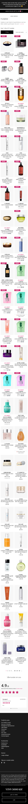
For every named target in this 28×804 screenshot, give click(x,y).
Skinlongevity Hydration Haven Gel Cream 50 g (20, 130)
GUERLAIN (7, 53)
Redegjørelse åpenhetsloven (7, 725)
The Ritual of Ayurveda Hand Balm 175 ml (7, 105)
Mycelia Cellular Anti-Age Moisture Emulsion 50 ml (7, 502)
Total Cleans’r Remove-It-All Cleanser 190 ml (7, 129)
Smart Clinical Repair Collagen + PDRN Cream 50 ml (7, 367)
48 (14, 670)
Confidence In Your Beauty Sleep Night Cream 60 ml (21, 660)
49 (17, 670)
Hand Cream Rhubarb (21, 205)
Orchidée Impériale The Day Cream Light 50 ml (7, 55)
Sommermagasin (5, 736)
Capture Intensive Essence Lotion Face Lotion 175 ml (20, 156)
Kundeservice (4, 743)
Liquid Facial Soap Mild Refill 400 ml (20, 339)
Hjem (11, 16)
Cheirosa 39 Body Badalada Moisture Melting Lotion (7, 420)
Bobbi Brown (7, 472)
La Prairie (7, 443)
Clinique (21, 281)
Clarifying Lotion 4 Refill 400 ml (7, 393)
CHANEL (21, 53)
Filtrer (7, 32)
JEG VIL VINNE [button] (14, 795)
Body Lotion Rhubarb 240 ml (7, 205)
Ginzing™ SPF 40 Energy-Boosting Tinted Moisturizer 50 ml (7, 605)
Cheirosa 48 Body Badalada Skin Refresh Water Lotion (7, 634)
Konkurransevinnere (5, 734)
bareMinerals (21, 127)
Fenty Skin (7, 127)
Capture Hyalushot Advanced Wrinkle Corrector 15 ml (7, 181)
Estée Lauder (20, 363)
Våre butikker (4, 727)
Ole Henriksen (21, 256)
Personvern (4, 729)
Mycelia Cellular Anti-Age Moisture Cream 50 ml (21, 527)
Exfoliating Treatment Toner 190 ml (21, 258)
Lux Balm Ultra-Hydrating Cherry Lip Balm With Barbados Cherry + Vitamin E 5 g (7, 661)
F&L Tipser (3, 732)
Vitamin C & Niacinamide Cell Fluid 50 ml (7, 551)
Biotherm (20, 227)
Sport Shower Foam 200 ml (20, 604)
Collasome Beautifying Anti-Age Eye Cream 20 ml (21, 552)
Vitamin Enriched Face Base (7, 474)
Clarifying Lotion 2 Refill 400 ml (21, 393)
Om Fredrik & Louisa (6, 722)
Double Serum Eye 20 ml (20, 106)
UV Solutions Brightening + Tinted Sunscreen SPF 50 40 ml (21, 632)
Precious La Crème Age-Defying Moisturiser (7, 231)
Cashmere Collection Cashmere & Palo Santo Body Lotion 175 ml (7, 283)
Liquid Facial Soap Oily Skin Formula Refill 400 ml (20, 284)
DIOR (7, 153)
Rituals (7, 103)
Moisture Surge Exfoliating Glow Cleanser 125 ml (7, 340)
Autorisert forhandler (6, 724)
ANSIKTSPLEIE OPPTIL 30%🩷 (13, 11)
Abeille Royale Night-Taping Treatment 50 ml (7, 256)
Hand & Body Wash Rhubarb (21, 180)
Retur (2, 748)
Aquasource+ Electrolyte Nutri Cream (21, 230)
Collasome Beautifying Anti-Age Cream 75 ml (21, 501)
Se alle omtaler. (19, 688)
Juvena (21, 499)
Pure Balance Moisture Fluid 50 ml (7, 526)
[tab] (11, 708)
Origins (7, 602)
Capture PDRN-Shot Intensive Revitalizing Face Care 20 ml (7, 156)
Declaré (7, 499)
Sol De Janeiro (7, 417)
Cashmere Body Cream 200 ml (7, 446)
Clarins (21, 105)
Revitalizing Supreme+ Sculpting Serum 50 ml (21, 365)
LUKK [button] (14, 800)
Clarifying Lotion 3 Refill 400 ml (7, 310)
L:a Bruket (21, 178)
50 (19, 670)
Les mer (22, 24)
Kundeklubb (4, 744)
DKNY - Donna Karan (7, 280)
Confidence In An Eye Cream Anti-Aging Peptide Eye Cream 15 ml (21, 475)
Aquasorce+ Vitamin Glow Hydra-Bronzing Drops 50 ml (21, 446)
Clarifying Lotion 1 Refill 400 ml (21, 310)
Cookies (3, 731)
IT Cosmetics (20, 472)
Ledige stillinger (5, 755)
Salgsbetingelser (5, 746)
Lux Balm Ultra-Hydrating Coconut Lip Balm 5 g (21, 418)
